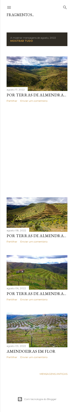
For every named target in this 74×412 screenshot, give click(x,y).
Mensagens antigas (53, 373)
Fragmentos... (20, 14)
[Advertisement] (37, 150)
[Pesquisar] (64, 6)
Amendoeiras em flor (31, 351)
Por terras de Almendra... (36, 95)
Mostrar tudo (21, 40)
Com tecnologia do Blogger (40, 399)
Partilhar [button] (12, 100)
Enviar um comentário (33, 100)
